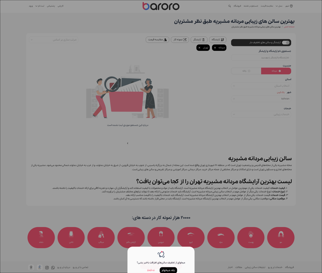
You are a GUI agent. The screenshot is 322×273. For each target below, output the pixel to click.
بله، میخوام (168, 266)
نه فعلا (151, 266)
